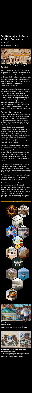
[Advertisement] (16, 18)
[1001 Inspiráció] (11, 211)
